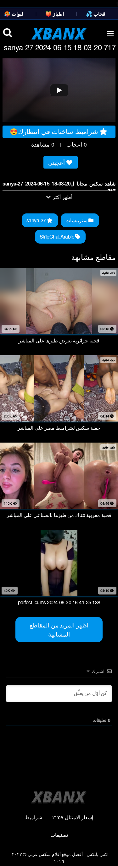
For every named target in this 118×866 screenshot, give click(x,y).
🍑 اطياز (54, 13)
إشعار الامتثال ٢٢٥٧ (72, 817)
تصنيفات (59, 834)
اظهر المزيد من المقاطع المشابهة (59, 629)
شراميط (33, 817)
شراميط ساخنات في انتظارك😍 (55, 131)
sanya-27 (36, 220)
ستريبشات (77, 220)
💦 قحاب (95, 13)
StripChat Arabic (57, 236)
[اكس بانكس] (59, 34)
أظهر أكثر (62, 197)
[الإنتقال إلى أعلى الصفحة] (107, 855)
